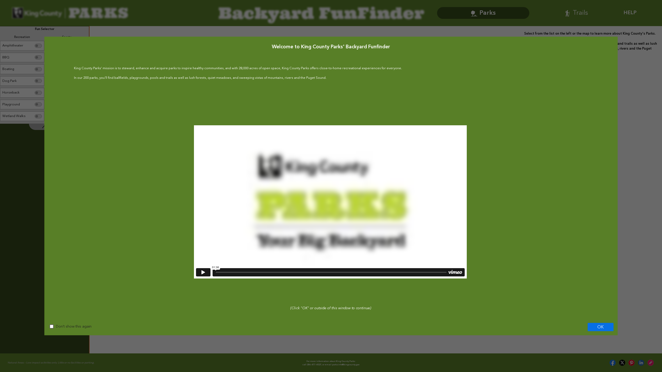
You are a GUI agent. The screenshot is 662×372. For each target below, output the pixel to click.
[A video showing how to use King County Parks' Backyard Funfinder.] (330, 201)
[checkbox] (51, 326)
